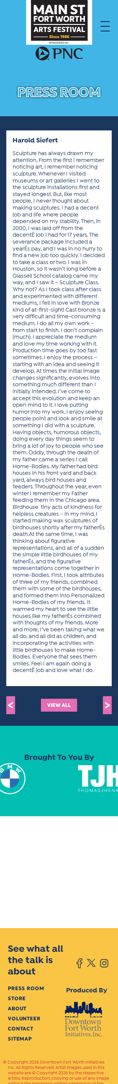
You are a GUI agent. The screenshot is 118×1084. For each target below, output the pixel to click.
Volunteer (24, 1018)
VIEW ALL (59, 705)
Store (17, 998)
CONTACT (20, 1028)
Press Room (26, 988)
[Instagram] (104, 963)
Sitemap (20, 1038)
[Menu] (105, 26)
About (17, 1008)
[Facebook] (79, 963)
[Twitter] (91, 963)
